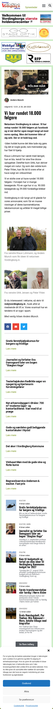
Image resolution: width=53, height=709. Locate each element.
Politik (22, 552)
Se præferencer (26, 699)
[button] (48, 650)
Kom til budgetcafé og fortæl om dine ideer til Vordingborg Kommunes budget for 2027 (31, 563)
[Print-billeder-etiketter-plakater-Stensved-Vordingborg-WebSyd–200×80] (13, 51)
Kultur (22, 501)
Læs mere (11, 348)
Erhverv (23, 583)
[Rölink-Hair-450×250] (26, 93)
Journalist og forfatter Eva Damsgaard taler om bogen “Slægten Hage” (21, 362)
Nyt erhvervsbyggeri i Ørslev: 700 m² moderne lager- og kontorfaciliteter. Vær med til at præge (25, 407)
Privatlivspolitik (32, 706)
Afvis (26, 691)
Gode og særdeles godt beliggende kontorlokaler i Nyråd (25, 429)
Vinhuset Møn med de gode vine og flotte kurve (26, 463)
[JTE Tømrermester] (13, 62)
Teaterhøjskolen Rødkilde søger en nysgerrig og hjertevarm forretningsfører (26, 384)
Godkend (26, 683)
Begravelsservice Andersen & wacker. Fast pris (23, 482)
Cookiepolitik (19, 706)
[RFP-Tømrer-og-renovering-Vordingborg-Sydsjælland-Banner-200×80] (39, 62)
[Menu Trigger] (43, 5)
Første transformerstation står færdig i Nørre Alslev (32, 591)
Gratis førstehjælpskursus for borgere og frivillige (22, 342)
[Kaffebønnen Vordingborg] (39, 51)
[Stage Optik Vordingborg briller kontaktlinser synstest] (19, 36)
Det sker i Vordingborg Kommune (25, 446)
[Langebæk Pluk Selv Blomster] (44, 36)
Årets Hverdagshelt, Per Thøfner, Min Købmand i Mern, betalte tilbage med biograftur (33, 619)
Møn (28, 524)
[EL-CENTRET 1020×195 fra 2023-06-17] (26, 22)
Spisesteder (31, 7)
